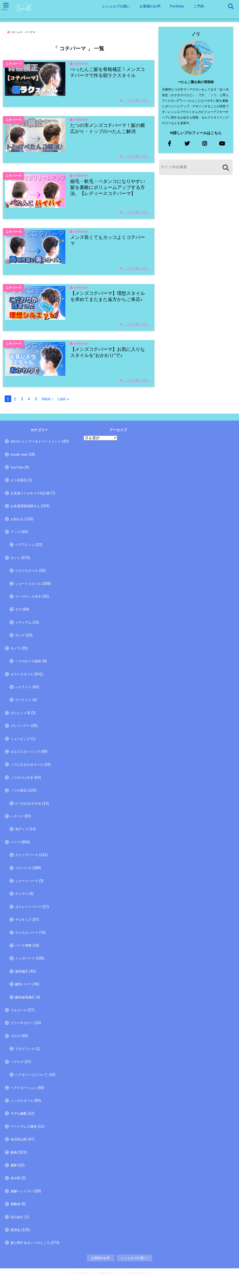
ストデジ (21, 894)
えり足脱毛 (19, 480)
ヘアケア (17, 1062)
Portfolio (177, 6)
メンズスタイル (22, 1100)
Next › (47, 399)
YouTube (17, 467)
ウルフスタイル (26, 570)
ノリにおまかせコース (27, 764)
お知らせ (17, 519)
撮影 (14, 1165)
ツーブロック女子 (28, 596)
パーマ (15, 842)
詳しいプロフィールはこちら (197, 133)
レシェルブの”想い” (134, 1258)
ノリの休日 (19, 790)
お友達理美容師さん (25, 506)
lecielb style (19, 454)
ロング (20, 635)
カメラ (15, 648)
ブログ (15, 1036)
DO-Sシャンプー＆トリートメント (36, 441)
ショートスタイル (28, 584)
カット (15, 558)
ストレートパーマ (28, 907)
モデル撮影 (19, 1113)
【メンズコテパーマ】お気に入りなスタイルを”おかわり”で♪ (107, 352)
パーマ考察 (23, 945)
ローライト (23, 700)
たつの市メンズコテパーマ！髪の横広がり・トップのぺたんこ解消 (107, 128)
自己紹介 (17, 1217)
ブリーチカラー (22, 1023)
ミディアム (23, 622)
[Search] (225, 167)
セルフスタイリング (25, 751)
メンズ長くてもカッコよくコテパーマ (107, 240)
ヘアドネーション (24, 1088)
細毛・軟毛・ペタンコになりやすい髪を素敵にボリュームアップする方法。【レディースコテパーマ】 (107, 187)
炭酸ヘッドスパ (22, 1191)
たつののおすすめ (28, 803)
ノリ (195, 33)
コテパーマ (23, 868)
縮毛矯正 (21, 971)
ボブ (18, 609)
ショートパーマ (26, 881)
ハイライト (23, 687)
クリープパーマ (26, 855)
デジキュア (23, 919)
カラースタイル (22, 674)
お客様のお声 (150, 6)
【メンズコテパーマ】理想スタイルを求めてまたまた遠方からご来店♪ (107, 296)
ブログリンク (25, 1049)
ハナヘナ (17, 816)
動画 (14, 1152)
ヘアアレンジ (25, 545)
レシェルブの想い (116, 6)
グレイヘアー (20, 726)
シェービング (20, 739)
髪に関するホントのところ (30, 1243)
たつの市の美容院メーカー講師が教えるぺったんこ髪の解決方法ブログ (110, 1273)
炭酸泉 (15, 1204)
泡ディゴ (21, 829)
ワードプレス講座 (24, 1126)
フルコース (19, 1010)
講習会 (15, 1230)
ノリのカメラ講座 (28, 661)
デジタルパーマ (26, 933)
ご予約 (198, 6)
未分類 (15, 1178)
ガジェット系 (20, 713)
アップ (15, 532)
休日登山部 (19, 1139)
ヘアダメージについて (31, 1075)
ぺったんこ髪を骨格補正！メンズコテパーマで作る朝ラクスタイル (107, 72)
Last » (63, 399)
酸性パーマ (23, 984)
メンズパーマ (25, 958)
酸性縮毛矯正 (25, 997)
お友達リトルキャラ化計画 (30, 493)
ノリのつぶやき (22, 777)
